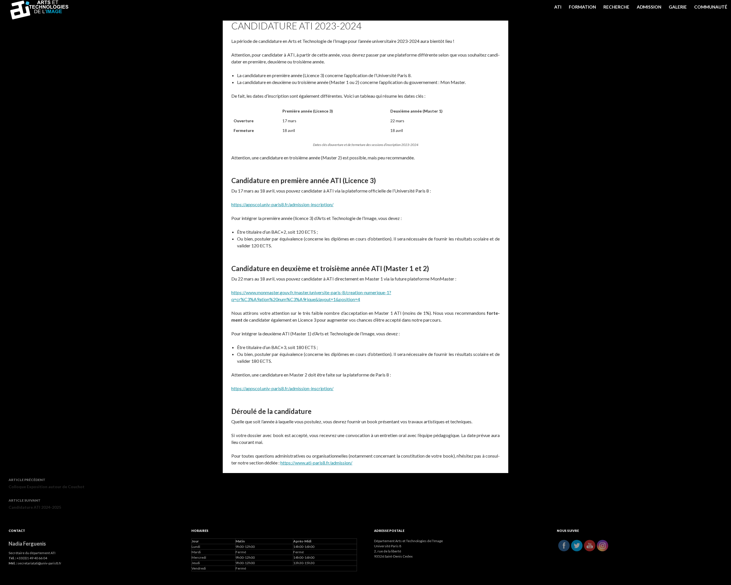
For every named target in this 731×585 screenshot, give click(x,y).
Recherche (616, 6)
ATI (557, 6)
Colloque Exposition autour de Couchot (47, 483)
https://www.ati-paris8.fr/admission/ (316, 462)
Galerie (678, 6)
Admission (649, 6)
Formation (582, 6)
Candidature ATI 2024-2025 (35, 504)
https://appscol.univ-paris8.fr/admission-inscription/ (282, 204)
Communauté (710, 6)
